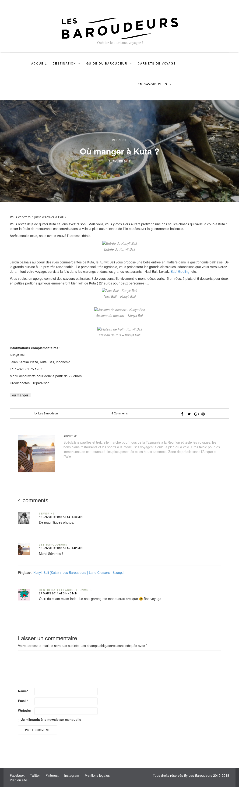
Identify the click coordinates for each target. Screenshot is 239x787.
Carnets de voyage (157, 63)
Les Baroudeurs (53, 544)
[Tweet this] (189, 414)
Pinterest (52, 775)
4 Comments (120, 413)
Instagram (71, 775)
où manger (20, 395)
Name (23, 691)
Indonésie (119, 140)
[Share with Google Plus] (196, 414)
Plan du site (18, 780)
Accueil (39, 63)
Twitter (35, 775)
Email (23, 700)
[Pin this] (203, 414)
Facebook (17, 775)
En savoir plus (152, 84)
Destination (64, 63)
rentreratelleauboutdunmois (65, 590)
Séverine (47, 513)
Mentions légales (97, 775)
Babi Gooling (180, 271)
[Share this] (182, 414)
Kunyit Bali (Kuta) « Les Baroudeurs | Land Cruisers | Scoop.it (78, 572)
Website (24, 710)
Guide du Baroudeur (106, 63)
